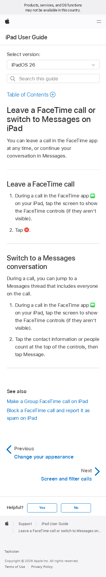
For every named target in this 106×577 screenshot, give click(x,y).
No (76, 508)
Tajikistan (11, 551)
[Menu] (99, 22)
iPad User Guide (26, 37)
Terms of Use (15, 567)
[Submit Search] (13, 79)
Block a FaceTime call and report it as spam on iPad (48, 414)
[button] (31, 94)
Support (25, 524)
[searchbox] (53, 78)
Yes (42, 508)
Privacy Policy (42, 567)
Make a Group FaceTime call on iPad (47, 401)
